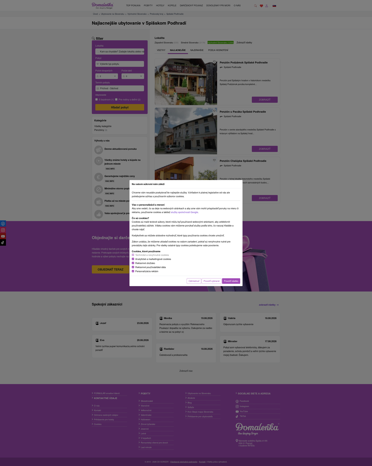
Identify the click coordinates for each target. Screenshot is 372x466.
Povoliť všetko (231, 281)
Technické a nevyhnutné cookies (152, 255)
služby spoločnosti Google (184, 212)
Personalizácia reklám (146, 271)
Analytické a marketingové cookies (153, 259)
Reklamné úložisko (145, 263)
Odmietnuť (194, 281)
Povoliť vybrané (212, 281)
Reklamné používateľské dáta (150, 267)
